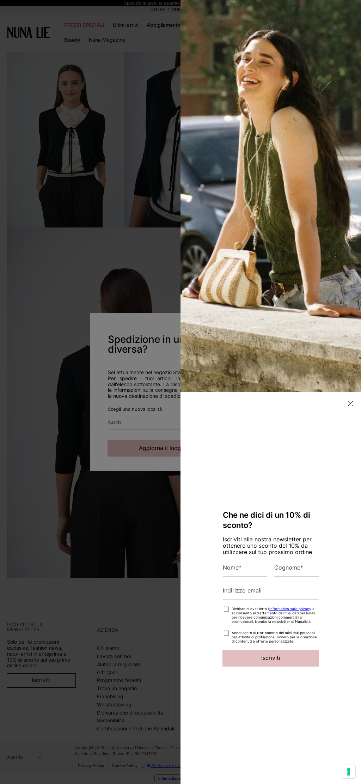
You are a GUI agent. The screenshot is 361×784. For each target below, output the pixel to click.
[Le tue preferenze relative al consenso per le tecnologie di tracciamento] (348, 771)
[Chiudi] (350, 403)
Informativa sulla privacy (290, 609)
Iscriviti (270, 657)
